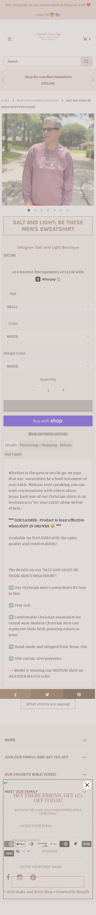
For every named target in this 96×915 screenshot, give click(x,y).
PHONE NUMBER (25, 840)
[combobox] (23, 851)
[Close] (87, 785)
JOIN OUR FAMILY (48, 881)
